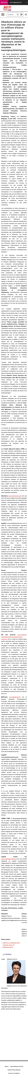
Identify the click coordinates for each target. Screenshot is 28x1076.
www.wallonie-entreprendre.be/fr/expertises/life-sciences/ (14, 637)
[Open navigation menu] (2, 14)
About (6, 1066)
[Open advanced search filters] (21, 14)
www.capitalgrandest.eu (9, 859)
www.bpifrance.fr (15, 697)
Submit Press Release (14, 1070)
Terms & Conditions (14, 1073)
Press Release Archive (16, 1066)
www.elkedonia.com (15, 496)
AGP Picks (4, 2)
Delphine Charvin (8, 947)
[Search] (18, 14)
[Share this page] (26, 14)
